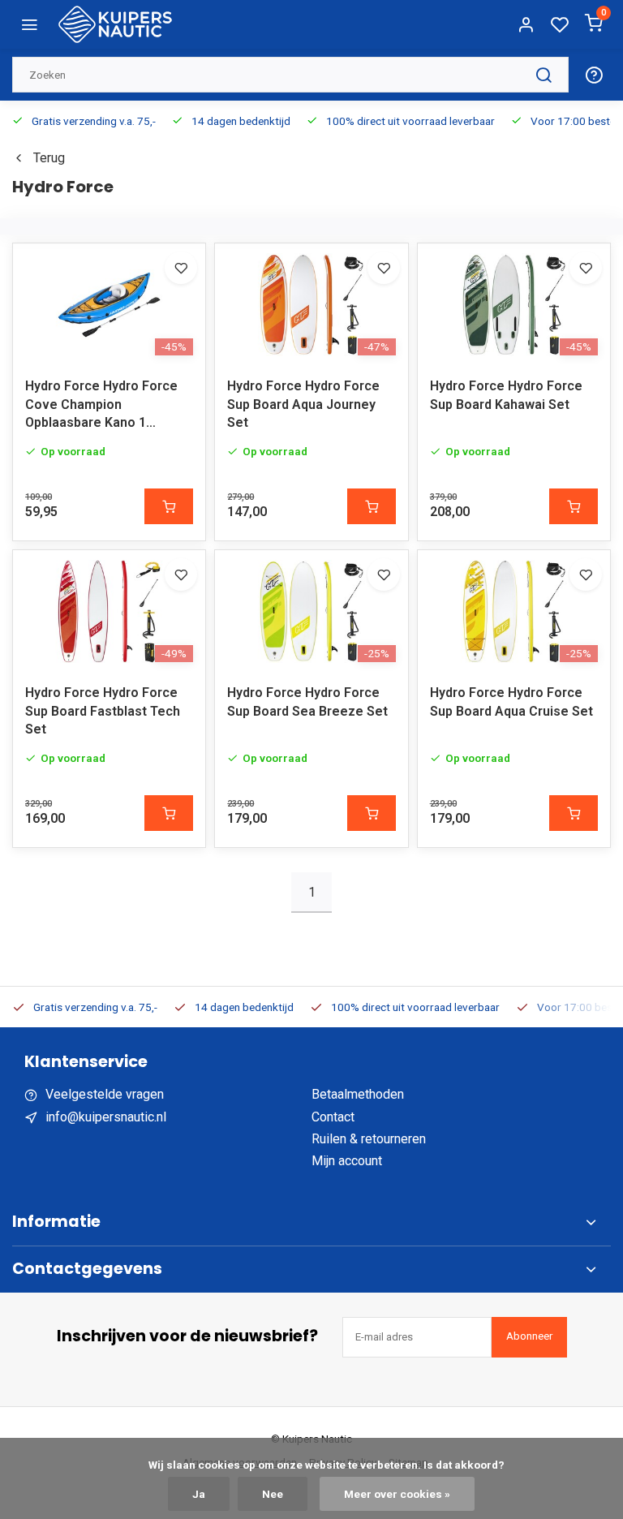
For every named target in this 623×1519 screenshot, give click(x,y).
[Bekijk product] (168, 506)
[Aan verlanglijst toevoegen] (181, 268)
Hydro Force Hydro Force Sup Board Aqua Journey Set (303, 404)
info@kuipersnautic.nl (105, 1117)
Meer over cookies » (397, 1493)
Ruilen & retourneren (369, 1139)
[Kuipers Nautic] (115, 24)
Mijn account (347, 1160)
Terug (49, 158)
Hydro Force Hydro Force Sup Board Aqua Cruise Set (511, 701)
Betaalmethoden (358, 1094)
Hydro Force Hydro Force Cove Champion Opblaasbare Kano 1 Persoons (101, 407)
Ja (198, 1493)
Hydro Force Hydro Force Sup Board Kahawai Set (506, 394)
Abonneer (529, 1336)
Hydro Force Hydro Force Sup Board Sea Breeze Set (307, 701)
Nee (272, 1493)
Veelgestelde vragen (104, 1094)
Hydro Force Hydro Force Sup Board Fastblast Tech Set (102, 711)
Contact (333, 1117)
